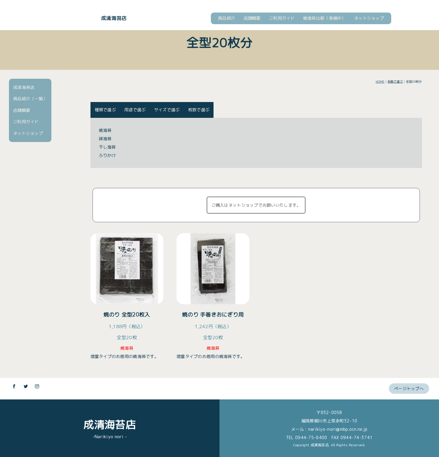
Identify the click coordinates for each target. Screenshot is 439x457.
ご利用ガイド (282, 18)
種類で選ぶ (105, 109)
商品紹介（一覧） (30, 98)
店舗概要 (252, 18)
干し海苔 (107, 147)
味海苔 (105, 138)
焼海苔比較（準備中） (324, 18)
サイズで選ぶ (167, 109)
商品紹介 (226, 18)
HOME (380, 81)
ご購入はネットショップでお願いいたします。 (256, 205)
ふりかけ (107, 155)
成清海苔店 (114, 18)
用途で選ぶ (134, 109)
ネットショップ (369, 18)
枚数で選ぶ (395, 81)
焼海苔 (105, 130)
